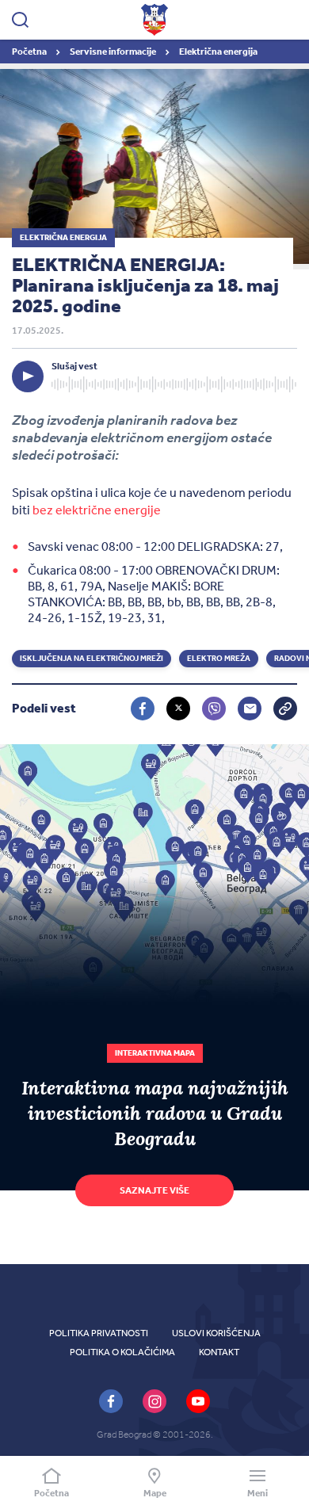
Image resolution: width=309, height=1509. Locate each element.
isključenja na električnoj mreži (91, 658)
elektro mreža (218, 658)
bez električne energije (96, 510)
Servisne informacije (114, 51)
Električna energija (218, 51)
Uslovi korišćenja (216, 1333)
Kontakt (219, 1352)
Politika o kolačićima (122, 1352)
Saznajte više (154, 1190)
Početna (30, 51)
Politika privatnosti (98, 1333)
